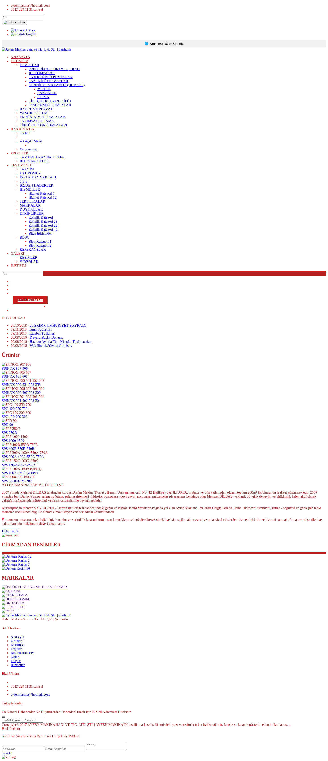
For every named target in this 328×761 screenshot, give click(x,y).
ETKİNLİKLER (32, 213)
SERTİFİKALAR (32, 201)
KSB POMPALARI (30, 300)
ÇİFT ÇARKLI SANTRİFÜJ (50, 101)
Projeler (16, 649)
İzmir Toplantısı (40, 329)
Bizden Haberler (22, 653)
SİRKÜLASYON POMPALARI (43, 125)
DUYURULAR (31, 209)
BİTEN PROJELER (34, 161)
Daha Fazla (10, 531)
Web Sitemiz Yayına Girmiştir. (51, 345)
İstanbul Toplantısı (42, 333)
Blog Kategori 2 (40, 245)
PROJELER (19, 153)
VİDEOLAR (29, 261)
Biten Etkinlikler (40, 233)
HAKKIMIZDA (22, 129)
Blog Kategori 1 (40, 241)
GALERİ (17, 253)
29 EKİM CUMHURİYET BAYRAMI (58, 325)
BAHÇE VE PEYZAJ (36, 109)
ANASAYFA (20, 57)
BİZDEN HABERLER (36, 185)
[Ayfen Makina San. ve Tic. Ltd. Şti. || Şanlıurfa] (36, 49)
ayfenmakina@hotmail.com (30, 694)
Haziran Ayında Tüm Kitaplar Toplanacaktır (61, 341)
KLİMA (43, 97)
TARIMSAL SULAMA (37, 121)
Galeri (15, 657)
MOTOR (44, 89)
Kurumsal (18, 645)
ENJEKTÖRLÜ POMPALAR (51, 77)
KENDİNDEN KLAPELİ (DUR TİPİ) (57, 85)
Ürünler (16, 641)
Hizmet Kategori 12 (42, 197)
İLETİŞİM (18, 265)
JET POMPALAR (42, 73)
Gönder (7, 753)
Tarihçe (25, 133)
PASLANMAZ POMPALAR (50, 105)
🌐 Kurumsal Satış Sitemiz (164, 43)
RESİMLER (28, 257)
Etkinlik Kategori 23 (43, 221)
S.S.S (23, 181)
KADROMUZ (30, 173)
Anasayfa (17, 637)
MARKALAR (30, 205)
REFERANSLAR (33, 249)
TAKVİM (27, 169)
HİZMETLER (30, 189)
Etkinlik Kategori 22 (43, 225)
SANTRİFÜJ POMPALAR (48, 81)
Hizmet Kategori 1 (42, 193)
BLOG (25, 237)
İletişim (16, 661)
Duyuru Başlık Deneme (46, 337)
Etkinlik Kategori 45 (43, 229)
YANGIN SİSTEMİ (34, 113)
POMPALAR (29, 65)
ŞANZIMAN (47, 93)
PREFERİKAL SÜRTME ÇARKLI (54, 69)
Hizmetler (18, 665)
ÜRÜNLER (19, 61)
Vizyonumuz (29, 149)
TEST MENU (21, 165)
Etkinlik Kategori (41, 217)
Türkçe (20, 22)
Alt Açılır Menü (31, 141)
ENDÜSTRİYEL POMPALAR (42, 117)
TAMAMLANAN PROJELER (42, 157)
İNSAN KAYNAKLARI (38, 177)
